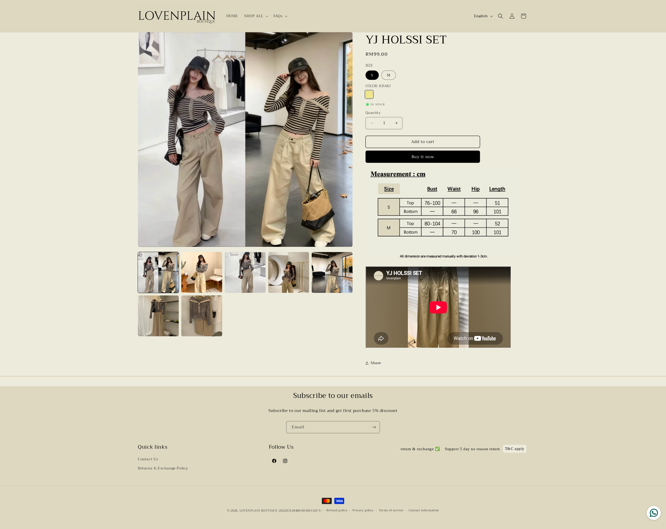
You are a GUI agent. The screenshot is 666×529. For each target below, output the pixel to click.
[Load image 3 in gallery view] (245, 272)
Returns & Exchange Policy (163, 468)
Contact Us (148, 459)
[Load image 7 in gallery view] (201, 315)
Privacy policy (363, 510)
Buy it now (423, 156)
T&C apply (514, 449)
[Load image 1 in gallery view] (158, 272)
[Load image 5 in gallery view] (332, 272)
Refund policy (336, 510)
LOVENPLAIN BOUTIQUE (259, 510)
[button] (255, 15)
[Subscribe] (374, 427)
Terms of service (391, 510)
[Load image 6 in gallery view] (158, 315)
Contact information (424, 510)
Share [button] (376, 363)
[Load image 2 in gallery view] (201, 272)
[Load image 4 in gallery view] (288, 272)
